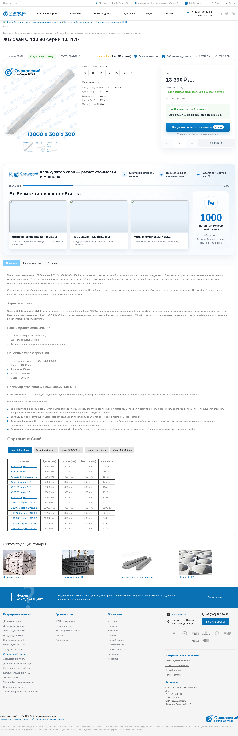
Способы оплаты (117, 649)
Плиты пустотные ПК (14, 644)
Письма (112, 635)
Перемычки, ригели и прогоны (137, 577)
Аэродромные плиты (14, 658)
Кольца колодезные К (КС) (17, 673)
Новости (112, 626)
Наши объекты (10, 3)
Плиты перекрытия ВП (15, 687)
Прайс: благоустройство (177, 665)
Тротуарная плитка (13, 649)
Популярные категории (17, 614)
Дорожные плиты (12, 577)
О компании (115, 614)
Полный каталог (173, 675)
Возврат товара (116, 644)
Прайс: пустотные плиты (177, 661)
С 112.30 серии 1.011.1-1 (24, 513)
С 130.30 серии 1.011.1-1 (24, 523)
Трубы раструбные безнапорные (20, 691)
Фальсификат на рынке (68, 630)
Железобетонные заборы (16, 668)
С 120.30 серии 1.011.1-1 (24, 518)
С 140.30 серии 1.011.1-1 (24, 528)
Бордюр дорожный (13, 635)
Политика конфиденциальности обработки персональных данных (32, 719)
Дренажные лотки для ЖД (17, 663)
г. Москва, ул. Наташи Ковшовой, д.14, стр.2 (158, 3)
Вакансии (113, 630)
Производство (64, 614)
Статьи (59, 635)
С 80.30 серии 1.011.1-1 (24, 492)
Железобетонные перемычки (18, 682)
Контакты (113, 658)
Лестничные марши (13, 626)
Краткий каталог (173, 670)
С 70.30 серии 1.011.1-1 (24, 487)
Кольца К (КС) (186, 577)
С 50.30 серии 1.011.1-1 (24, 476)
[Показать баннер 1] (4, 26)
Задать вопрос (215, 597)
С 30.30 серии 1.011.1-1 (24, 466)
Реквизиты (113, 654)
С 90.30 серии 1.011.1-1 (24, 497)
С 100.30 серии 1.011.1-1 (24, 502)
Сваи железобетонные (15, 654)
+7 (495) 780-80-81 (201, 12)
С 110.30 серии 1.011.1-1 (24, 508)
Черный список (116, 640)
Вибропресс (62, 640)
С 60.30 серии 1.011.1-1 (24, 482)
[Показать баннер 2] (7, 26)
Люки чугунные (11, 677)
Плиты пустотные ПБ (73, 577)
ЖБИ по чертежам (65, 621)
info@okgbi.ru (195, 3)
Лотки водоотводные (14, 630)
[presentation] (62, 146)
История (112, 621)
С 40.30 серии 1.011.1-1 (24, 471)
